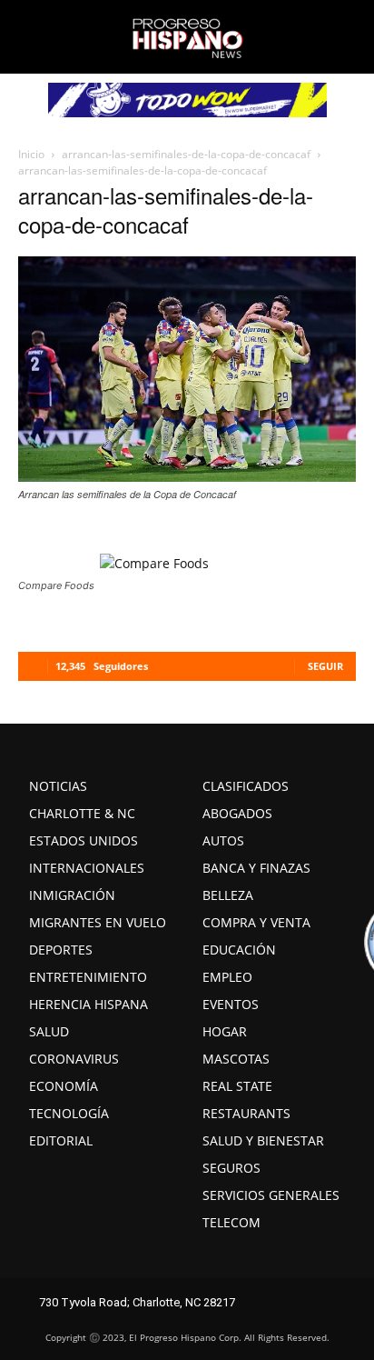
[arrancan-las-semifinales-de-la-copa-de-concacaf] (187, 476)
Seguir (325, 666)
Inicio (31, 154)
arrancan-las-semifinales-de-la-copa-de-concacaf (186, 154)
